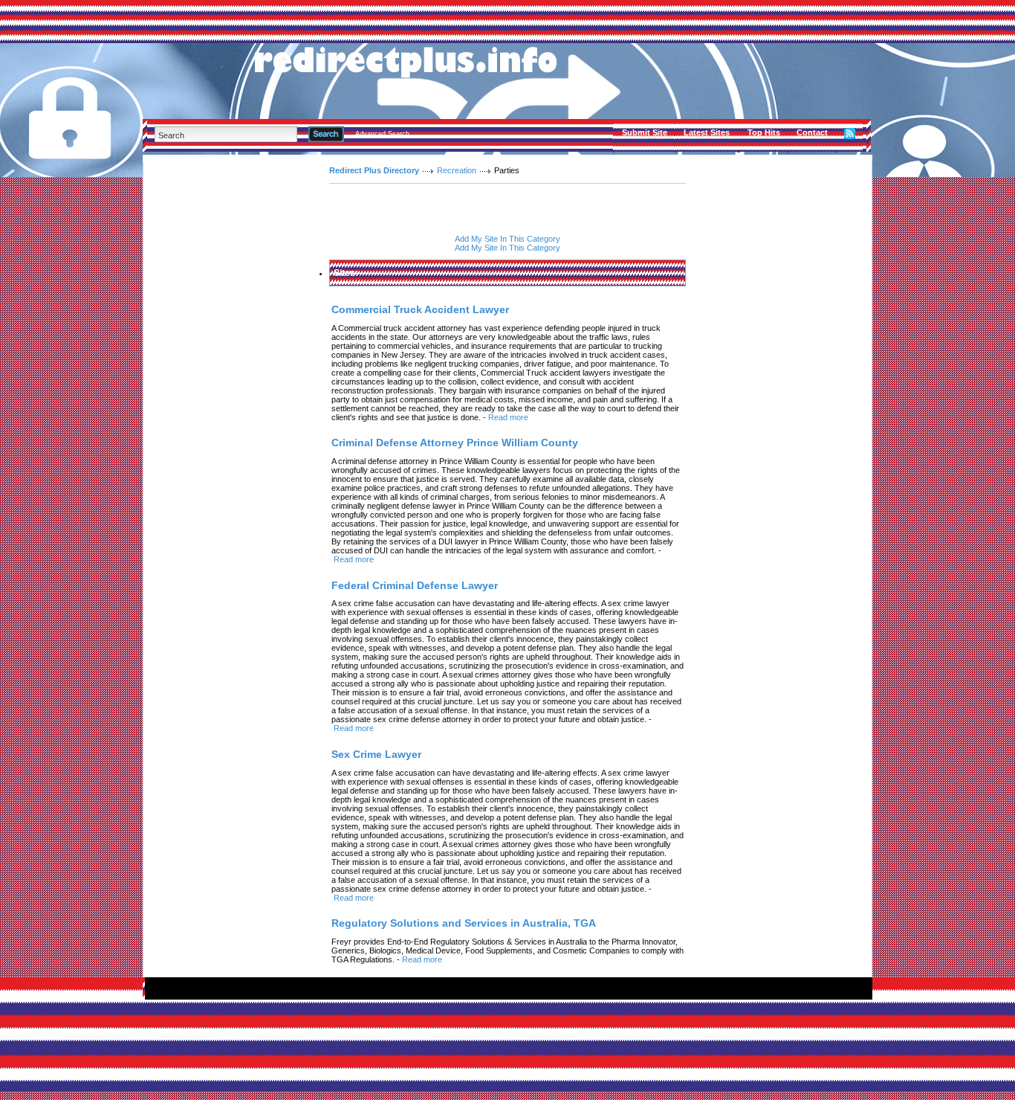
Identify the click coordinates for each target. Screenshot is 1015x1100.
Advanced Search (382, 134)
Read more (508, 417)
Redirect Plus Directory (374, 170)
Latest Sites (707, 132)
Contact (812, 132)
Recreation (456, 170)
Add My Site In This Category (507, 238)
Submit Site (644, 132)
